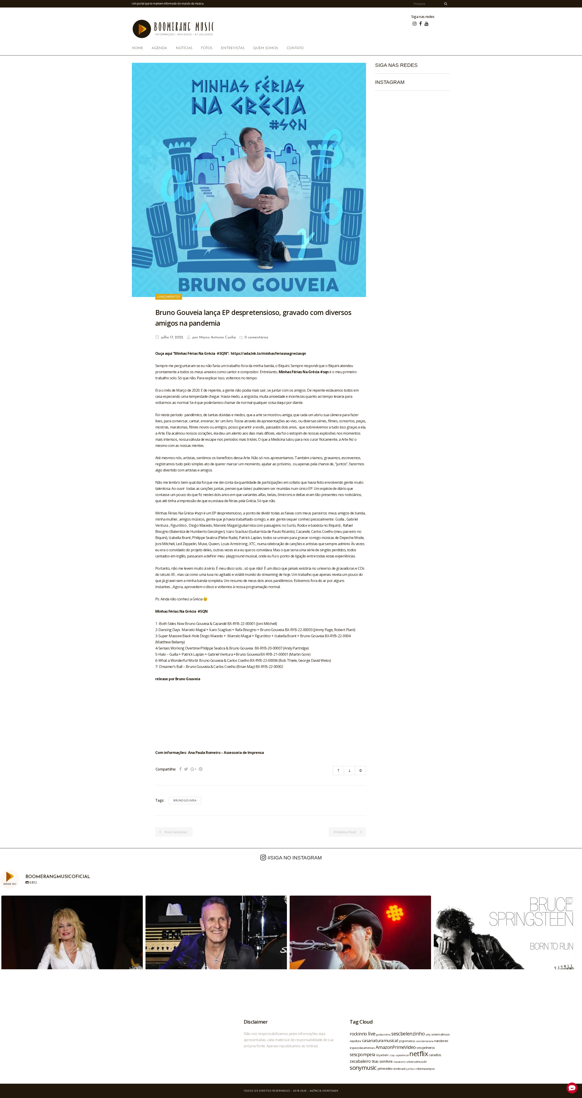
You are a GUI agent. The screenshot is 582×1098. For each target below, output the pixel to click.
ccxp (392, 1055)
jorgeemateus (407, 1041)
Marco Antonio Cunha (217, 337)
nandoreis (441, 1040)
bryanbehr (382, 1055)
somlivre (386, 1061)
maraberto (400, 1061)
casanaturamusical (380, 1040)
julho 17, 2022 (171, 337)
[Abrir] (72, 966)
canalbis (435, 1055)
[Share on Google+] (193, 769)
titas (375, 1061)
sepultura (355, 1041)
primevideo (385, 1068)
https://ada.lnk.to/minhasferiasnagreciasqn (268, 353)
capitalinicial (402, 1055)
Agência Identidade (324, 1090)
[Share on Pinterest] (201, 769)
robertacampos (425, 1069)
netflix (418, 1053)
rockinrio (358, 1034)
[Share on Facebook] (180, 769)
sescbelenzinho (408, 1033)
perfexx (410, 1068)
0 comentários (256, 337)
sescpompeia (362, 1055)
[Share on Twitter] (186, 769)
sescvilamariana (424, 1041)
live (372, 1033)
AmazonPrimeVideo (396, 1047)
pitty (428, 1034)
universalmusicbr (416, 1061)
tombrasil (399, 1069)
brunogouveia (184, 800)
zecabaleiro (360, 1061)
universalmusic (440, 1034)
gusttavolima (383, 1034)
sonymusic (363, 1068)
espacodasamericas (362, 1048)
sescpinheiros (425, 1047)
